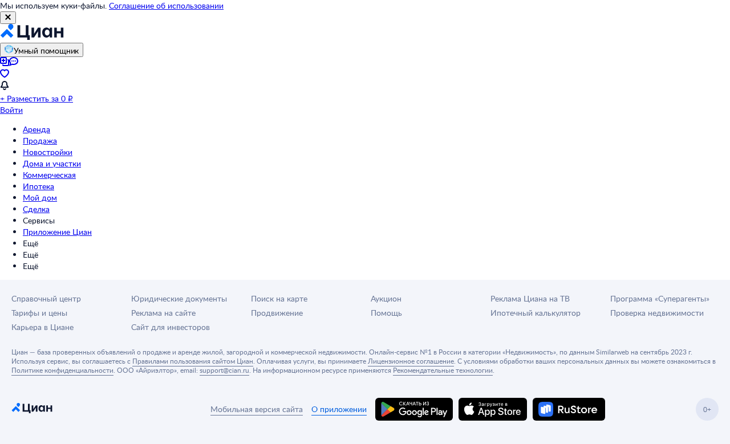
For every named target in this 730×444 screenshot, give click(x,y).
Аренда (36, 129)
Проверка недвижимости (657, 312)
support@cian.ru (224, 369)
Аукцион (386, 298)
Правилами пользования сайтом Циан (192, 360)
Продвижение (277, 312)
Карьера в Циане (42, 326)
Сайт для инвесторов (170, 326)
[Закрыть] (8, 17)
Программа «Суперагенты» (659, 298)
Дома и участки (52, 163)
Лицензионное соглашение (411, 360)
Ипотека (38, 186)
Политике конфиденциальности (62, 369)
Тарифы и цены (39, 312)
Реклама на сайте (163, 312)
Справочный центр (46, 298)
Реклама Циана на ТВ (530, 298)
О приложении (339, 409)
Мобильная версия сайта (256, 409)
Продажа (40, 140)
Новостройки (47, 151)
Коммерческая (49, 174)
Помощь (386, 312)
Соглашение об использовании (166, 5)
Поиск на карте (279, 298)
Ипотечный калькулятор (535, 312)
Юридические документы (179, 298)
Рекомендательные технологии (443, 369)
